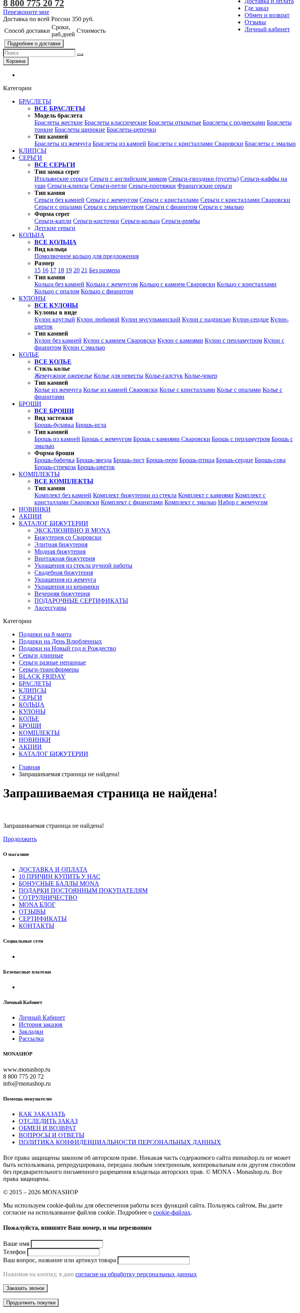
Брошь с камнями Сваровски (171, 439)
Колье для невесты (118, 375)
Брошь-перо (162, 460)
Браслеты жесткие (58, 122)
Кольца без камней (59, 284)
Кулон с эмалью (84, 347)
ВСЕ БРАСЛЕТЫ (59, 108)
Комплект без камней (62, 495)
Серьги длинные (41, 655)
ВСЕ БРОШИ (54, 410)
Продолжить (20, 839)
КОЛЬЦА (32, 704)
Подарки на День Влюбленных (60, 641)
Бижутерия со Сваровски (68, 537)
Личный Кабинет (42, 1017)
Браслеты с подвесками (234, 122)
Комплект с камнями (206, 495)
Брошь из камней (57, 439)
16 (45, 270)
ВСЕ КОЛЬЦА (55, 242)
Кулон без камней (58, 340)
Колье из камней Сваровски (120, 389)
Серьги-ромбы (180, 221)
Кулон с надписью (206, 319)
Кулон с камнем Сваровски (119, 340)
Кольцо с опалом (56, 291)
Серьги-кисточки (96, 221)
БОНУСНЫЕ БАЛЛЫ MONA (59, 883)
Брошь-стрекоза (55, 467)
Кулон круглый (54, 319)
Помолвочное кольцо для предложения (86, 256)
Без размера (104, 270)
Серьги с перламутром (114, 207)
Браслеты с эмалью (270, 143)
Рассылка (31, 1038)
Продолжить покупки (30, 1303)
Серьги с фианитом (171, 207)
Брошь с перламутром (241, 439)
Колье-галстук (164, 375)
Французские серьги (204, 185)
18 (61, 270)
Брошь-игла (90, 425)
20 (76, 270)
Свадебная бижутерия (63, 572)
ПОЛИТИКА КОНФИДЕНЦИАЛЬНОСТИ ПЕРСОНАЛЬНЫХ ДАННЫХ (120, 1142)
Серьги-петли (108, 185)
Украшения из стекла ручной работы (83, 565)
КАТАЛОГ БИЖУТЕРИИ (53, 753)
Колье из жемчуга (58, 389)
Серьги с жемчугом (112, 200)
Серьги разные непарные (52, 662)
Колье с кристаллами (187, 389)
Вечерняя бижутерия (62, 593)
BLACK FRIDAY (42, 676)
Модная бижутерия (60, 551)
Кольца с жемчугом (112, 284)
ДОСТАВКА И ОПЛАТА (53, 869)
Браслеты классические (115, 122)
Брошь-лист (129, 460)
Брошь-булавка (54, 425)
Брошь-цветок (96, 467)
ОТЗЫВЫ (32, 911)
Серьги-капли (52, 221)
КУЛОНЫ (32, 711)
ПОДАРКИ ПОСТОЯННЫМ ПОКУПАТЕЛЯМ (83, 890)
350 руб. (83, 19)
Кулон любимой (98, 319)
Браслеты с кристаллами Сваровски (195, 143)
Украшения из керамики (66, 586)
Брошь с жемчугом (107, 439)
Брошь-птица (196, 460)
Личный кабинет (267, 29)
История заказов (40, 1024)
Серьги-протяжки (152, 185)
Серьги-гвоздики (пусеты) (203, 178)
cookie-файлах (172, 1212)
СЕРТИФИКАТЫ (43, 918)
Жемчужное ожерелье (63, 375)
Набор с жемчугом (243, 502)
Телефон (14, 1252)
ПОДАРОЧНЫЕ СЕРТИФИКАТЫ (81, 600)
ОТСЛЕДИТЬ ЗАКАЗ (48, 1121)
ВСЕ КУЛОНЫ (56, 305)
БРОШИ (30, 725)
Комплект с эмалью (190, 502)
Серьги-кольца (140, 221)
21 (84, 270)
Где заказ (256, 8)
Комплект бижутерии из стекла (135, 495)
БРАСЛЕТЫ (35, 683)
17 (53, 270)
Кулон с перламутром (233, 340)
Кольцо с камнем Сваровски (177, 284)
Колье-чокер (200, 375)
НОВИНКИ (35, 739)
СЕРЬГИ (30, 697)
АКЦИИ (30, 746)
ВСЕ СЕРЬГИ (54, 164)
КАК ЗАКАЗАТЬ (42, 1114)
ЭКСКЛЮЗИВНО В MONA (72, 530)
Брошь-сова (270, 460)
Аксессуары (50, 607)
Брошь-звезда (94, 460)
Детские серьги (54, 228)
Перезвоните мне (26, 12)
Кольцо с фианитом (107, 291)
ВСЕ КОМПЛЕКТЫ (63, 481)
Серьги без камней (59, 200)
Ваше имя (16, 1243)
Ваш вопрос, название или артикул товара (59, 1260)
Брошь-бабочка (54, 460)
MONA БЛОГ (37, 904)
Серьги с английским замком (128, 178)
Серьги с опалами (58, 207)
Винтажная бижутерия (64, 558)
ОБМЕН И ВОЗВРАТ (47, 1128)
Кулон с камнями (180, 340)
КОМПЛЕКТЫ (39, 732)
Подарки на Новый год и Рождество (67, 648)
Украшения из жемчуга (65, 579)
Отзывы (255, 22)
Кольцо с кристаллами (247, 284)
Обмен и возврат (267, 15)
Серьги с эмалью (221, 207)
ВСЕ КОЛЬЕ (52, 361)
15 (37, 270)
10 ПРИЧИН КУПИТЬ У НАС (59, 876)
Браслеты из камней (119, 143)
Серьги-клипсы (68, 185)
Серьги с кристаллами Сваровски (245, 200)
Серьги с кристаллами (169, 200)
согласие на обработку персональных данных (136, 1274)
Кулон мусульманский (150, 319)
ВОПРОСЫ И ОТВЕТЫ (51, 1135)
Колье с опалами (239, 389)
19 (69, 270)
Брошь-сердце (234, 460)
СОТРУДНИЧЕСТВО (48, 897)
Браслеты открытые (174, 122)
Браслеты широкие (80, 129)
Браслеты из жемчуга (62, 143)
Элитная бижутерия (61, 544)
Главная (29, 767)
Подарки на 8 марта (45, 634)
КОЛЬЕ (29, 718)
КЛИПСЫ (32, 690)
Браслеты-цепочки (131, 129)
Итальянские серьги (61, 178)
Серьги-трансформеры (49, 669)
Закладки (31, 1031)
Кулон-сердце (250, 319)
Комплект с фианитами (132, 502)
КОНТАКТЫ (36, 925)
